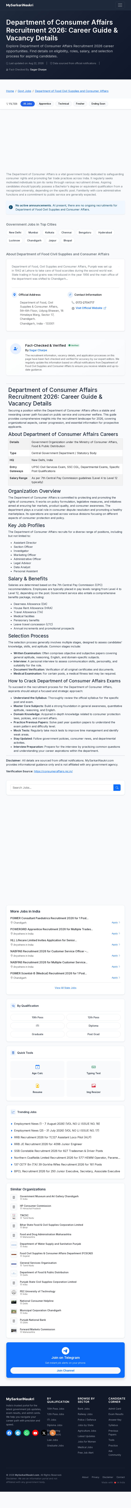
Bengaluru (85, 232)
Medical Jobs (85, 1447)
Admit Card (114, 1408)
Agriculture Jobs (87, 1430)
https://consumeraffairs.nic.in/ (53, 771)
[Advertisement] (65, 139)
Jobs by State (85, 1425)
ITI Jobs (51, 1419)
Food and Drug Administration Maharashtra (45, 1234)
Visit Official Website (89, 308)
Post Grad (93, 1034)
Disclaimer (108, 1477)
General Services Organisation (38, 1262)
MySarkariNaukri (19, 5)
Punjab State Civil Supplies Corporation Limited (48, 1281)
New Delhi (15, 232)
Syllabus (113, 1425)
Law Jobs (52, 1439)
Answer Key (114, 1419)
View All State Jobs (65, 987)
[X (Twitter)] (44, 1433)
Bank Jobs (84, 1408)
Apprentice (45, 103)
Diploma (93, 1025)
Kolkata (49, 232)
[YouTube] (35, 1433)
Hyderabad (105, 232)
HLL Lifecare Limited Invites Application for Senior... (43, 940)
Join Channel (65, 1370)
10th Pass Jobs (55, 1408)
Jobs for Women (87, 1441)
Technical (63, 103)
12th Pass (93, 1017)
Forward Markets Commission (37, 1329)
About (85, 1477)
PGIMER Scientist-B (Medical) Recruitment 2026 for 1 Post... (48, 973)
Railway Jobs (85, 1414)
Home (10, 91)
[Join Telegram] (18, 1433)
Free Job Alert (85, 1452)
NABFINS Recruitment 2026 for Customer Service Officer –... (49, 951)
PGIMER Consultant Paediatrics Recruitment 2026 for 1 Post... (49, 918)
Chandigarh (34, 240)
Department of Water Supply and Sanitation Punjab (50, 1243)
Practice (113, 1445)
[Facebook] (9, 1433)
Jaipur (52, 240)
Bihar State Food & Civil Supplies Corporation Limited (51, 1224)
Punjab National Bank (33, 1319)
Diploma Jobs (54, 1425)
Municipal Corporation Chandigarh (40, 1310)
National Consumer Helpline (37, 1300)
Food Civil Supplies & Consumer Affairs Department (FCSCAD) (56, 1253)
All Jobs (27, 103)
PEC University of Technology (37, 1291)
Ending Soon (98, 103)
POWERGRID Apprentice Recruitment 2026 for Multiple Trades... (51, 929)
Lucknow (14, 240)
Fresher (80, 103)
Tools (111, 1439)
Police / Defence (87, 1419)
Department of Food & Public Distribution (44, 1272)
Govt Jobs (24, 91)
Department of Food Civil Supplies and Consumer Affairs (71, 91)
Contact (121, 1477)
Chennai (66, 232)
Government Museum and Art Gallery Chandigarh (49, 1196)
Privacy (95, 1477)
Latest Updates (86, 1436)
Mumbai (33, 232)
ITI (37, 1025)
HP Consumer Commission (35, 1205)
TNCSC (24, 1215)
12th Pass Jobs (55, 1414)
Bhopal (68, 240)
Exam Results (115, 1414)
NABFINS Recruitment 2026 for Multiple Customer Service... (49, 962)
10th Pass (37, 1017)
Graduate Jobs (55, 1445)
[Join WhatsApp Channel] (27, 1433)
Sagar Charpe (38, 350)
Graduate (37, 1034)
